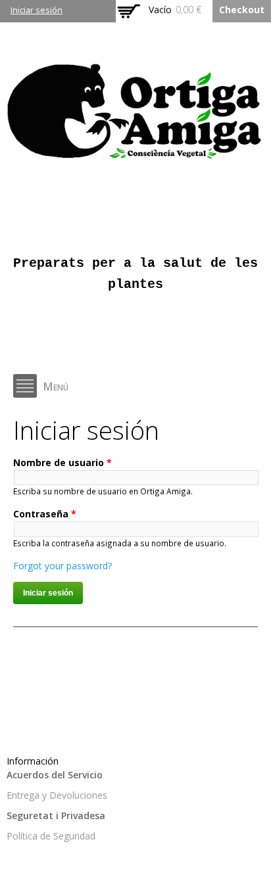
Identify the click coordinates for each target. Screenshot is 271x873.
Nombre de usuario (62, 462)
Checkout (241, 9)
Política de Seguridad (51, 836)
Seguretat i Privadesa (56, 815)
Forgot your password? (62, 565)
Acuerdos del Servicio (55, 774)
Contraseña (44, 513)
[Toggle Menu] (25, 386)
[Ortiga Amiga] (135, 158)
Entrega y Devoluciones (57, 795)
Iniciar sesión (36, 10)
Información (33, 761)
